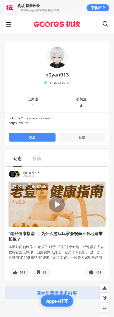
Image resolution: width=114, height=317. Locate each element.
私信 (82, 137)
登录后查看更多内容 (57, 292)
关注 (32, 137)
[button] (57, 204)
